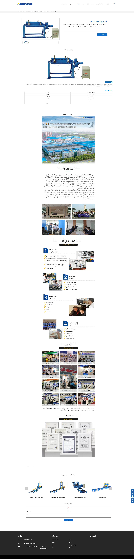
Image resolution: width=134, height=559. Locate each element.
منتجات (48, 11)
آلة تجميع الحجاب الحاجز (23, 11)
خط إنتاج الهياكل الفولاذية (42, 11)
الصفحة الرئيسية (53, 11)
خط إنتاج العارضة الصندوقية (32, 11)
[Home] (24, 3)
